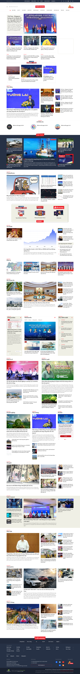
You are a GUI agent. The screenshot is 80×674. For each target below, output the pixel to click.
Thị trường (42, 10)
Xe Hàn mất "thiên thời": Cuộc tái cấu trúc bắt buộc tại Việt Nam (39, 590)
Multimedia (28, 317)
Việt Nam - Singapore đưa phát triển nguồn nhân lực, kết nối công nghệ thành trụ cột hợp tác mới (14, 49)
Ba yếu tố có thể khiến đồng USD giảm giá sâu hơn (20, 485)
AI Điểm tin (40, 122)
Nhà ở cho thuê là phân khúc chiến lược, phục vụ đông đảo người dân (14, 309)
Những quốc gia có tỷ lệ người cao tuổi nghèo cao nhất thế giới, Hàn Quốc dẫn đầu (68, 479)
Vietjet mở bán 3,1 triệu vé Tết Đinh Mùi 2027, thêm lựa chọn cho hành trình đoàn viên (68, 535)
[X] (63, 1)
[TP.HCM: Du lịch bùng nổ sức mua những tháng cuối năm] (23, 614)
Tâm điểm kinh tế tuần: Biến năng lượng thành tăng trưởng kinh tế (31, 352)
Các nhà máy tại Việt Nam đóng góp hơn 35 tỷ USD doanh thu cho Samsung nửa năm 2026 (14, 401)
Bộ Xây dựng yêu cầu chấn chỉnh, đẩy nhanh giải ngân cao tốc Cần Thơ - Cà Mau (14, 294)
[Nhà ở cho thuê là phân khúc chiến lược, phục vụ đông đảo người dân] (14, 302)
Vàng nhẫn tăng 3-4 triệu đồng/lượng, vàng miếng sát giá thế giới (66, 335)
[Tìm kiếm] (10, 6)
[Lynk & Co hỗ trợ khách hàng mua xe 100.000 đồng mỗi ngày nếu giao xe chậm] (9, 447)
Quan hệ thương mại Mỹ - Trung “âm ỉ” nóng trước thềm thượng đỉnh (48, 476)
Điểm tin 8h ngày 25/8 (66, 125)
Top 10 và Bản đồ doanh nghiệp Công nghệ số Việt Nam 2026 (65, 426)
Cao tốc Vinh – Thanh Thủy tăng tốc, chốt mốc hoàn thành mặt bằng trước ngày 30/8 (67, 305)
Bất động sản (56, 10)
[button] (20, 354)
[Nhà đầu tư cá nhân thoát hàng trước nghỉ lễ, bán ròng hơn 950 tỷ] (48, 179)
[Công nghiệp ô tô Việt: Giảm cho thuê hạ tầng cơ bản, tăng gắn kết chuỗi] (14, 573)
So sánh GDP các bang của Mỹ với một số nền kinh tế (66, 329)
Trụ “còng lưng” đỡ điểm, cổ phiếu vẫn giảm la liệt (48, 200)
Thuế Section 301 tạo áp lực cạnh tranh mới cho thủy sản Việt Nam (45, 450)
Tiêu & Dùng (10, 602)
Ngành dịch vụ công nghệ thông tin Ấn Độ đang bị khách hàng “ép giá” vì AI (17, 521)
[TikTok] (70, 1)
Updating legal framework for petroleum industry (13, 78)
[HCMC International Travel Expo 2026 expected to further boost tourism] (31, 71)
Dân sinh (67, 10)
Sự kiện (60, 412)
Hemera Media (22, 670)
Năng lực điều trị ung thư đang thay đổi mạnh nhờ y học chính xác (48, 631)
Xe (36, 641)
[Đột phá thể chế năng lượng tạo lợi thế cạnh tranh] (40, 331)
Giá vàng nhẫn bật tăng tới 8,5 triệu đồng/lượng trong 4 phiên (14, 239)
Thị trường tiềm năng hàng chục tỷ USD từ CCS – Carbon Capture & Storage (39, 160)
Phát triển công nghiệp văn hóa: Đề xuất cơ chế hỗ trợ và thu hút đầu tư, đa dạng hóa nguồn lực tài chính (68, 556)
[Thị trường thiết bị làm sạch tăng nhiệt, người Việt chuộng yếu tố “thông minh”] (48, 608)
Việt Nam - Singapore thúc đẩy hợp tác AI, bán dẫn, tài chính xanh (31, 49)
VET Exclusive (10, 75)
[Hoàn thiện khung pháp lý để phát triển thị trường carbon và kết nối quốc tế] (57, 370)
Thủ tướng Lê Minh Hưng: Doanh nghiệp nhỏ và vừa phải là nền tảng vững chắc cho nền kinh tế (22, 110)
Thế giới (62, 10)
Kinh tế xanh (35, 10)
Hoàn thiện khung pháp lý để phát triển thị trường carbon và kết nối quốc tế (57, 382)
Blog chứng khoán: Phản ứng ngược (16, 195)
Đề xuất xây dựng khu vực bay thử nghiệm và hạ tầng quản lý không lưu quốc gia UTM (14, 150)
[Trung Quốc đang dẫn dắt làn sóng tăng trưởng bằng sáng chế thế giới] (14, 503)
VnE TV (43, 641)
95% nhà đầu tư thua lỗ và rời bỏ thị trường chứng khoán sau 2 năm (68, 191)
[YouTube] (68, 1)
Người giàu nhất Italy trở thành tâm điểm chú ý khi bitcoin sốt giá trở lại (68, 485)
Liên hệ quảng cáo (41, 665)
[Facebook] (61, 1)
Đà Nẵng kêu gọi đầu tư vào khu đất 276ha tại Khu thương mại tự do (14, 273)
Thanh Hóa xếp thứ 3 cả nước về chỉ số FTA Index (31, 273)
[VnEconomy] (31, 63)
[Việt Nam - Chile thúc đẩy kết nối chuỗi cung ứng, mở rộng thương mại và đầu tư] (47, 109)
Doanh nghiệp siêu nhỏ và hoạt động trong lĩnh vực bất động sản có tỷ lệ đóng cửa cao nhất (21, 452)
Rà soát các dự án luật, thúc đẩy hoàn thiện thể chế (48, 273)
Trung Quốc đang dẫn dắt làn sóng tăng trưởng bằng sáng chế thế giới (14, 510)
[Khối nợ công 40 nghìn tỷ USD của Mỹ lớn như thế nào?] (60, 473)
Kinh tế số (29, 10)
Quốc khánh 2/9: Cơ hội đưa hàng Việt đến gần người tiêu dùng (67, 612)
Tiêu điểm (14, 10)
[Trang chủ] (10, 10)
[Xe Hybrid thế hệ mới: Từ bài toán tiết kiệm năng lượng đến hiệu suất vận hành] (9, 586)
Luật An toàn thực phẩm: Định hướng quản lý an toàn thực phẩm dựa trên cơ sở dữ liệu (48, 57)
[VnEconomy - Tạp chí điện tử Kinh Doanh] (40, 638)
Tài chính (24, 10)
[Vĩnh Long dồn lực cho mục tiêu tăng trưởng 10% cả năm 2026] (34, 457)
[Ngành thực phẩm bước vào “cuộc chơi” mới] (60, 606)
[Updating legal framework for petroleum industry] (13, 70)
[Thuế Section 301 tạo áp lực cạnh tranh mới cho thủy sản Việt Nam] (34, 451)
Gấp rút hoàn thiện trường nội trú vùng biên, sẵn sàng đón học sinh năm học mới (14, 166)
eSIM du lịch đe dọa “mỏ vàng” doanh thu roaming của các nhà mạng (17, 514)
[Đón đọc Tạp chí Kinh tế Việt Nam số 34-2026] (65, 158)
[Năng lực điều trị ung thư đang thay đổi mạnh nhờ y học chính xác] (48, 624)
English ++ (58, 641)
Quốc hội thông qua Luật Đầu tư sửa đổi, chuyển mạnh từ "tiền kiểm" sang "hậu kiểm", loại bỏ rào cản (67, 110)
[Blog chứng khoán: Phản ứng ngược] (23, 184)
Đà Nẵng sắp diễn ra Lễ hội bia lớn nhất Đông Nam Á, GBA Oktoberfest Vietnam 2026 (68, 618)
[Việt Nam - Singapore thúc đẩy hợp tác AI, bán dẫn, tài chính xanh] (31, 40)
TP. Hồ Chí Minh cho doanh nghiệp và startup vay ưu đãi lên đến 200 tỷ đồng (22, 382)
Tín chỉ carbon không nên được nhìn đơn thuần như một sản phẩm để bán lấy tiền (17, 430)
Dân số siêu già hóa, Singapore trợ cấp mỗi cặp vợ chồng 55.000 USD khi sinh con (48, 491)
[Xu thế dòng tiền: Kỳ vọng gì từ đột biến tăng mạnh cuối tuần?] (60, 197)
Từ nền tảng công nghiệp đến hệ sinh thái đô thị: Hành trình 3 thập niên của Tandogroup (47, 353)
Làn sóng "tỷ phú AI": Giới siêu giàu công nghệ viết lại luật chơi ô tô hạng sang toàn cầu (17, 593)
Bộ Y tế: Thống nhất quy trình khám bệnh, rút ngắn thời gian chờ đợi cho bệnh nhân (48, 561)
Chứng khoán (11, 173)
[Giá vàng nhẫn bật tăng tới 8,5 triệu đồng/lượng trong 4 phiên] (14, 233)
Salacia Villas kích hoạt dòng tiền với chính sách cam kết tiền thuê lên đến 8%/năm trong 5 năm (68, 284)
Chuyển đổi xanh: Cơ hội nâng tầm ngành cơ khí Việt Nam (20, 440)
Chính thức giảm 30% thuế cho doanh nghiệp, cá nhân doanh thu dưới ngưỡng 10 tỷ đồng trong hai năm (68, 231)
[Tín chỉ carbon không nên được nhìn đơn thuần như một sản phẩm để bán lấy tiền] (18, 421)
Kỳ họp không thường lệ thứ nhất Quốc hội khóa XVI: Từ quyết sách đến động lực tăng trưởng (47, 100)
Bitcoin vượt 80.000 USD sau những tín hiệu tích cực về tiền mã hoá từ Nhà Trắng (31, 57)
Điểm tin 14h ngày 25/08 (18, 125)
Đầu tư (18, 10)
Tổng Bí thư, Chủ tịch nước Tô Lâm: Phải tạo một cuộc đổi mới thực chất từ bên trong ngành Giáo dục (23, 555)
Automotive (10, 567)
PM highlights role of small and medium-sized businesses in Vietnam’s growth (48, 78)
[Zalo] (66, 1)
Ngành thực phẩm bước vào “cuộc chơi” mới (67, 605)
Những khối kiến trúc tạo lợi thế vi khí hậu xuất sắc (68, 624)
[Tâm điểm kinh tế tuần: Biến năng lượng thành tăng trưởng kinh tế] (32, 345)
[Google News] (72, 1)
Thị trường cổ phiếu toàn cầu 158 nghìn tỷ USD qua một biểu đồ (48, 49)
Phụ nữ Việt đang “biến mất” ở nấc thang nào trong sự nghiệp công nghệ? (39, 520)
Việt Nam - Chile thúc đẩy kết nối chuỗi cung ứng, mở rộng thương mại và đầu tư (47, 115)
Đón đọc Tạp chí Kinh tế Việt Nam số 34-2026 (64, 165)
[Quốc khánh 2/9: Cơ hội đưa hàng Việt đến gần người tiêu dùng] (60, 612)
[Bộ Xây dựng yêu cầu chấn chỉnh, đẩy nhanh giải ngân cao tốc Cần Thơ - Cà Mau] (14, 286)
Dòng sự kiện (11, 317)
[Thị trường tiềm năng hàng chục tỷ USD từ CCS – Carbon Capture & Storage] (40, 148)
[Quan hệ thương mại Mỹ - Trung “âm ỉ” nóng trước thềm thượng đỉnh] (48, 469)
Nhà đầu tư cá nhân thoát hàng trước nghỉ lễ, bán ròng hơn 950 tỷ (48, 186)
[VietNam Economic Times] (40, 207)
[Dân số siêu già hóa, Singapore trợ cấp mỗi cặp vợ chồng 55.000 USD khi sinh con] (48, 483)
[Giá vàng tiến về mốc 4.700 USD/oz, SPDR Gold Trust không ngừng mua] (40, 238)
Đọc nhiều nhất (63, 317)
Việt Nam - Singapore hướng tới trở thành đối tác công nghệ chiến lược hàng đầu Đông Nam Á (67, 91)
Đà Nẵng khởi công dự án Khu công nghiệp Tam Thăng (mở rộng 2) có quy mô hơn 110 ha (65, 273)
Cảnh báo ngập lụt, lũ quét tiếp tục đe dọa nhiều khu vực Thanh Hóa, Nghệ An (65, 150)
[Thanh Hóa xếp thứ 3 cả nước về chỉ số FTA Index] (31, 266)
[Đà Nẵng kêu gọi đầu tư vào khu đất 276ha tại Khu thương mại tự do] (14, 266)
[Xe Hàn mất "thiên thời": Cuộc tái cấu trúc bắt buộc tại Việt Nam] (40, 578)
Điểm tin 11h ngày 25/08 (42, 125)
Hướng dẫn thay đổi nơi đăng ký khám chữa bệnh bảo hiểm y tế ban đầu (48, 545)
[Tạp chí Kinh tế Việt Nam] (21, 207)
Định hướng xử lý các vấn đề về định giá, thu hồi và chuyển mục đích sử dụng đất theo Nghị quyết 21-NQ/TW (68, 291)
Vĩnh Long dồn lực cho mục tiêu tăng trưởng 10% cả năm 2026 (46, 456)
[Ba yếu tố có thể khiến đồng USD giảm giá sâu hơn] (23, 474)
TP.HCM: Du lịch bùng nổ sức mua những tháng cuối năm (22, 625)
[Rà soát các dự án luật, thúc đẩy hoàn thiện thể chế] (48, 266)
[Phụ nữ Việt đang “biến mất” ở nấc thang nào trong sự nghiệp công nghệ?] (40, 508)
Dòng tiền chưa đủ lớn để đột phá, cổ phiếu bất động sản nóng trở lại (67, 347)
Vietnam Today (45, 74)
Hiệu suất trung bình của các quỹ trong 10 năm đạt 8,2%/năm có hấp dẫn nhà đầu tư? (68, 177)
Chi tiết (65, 436)
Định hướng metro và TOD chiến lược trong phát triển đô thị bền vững (14, 331)
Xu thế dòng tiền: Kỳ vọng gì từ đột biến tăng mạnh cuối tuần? (68, 197)
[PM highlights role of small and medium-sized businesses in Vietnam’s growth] (49, 70)
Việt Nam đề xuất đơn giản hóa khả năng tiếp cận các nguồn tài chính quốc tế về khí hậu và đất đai (49, 406)
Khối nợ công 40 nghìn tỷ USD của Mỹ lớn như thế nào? (68, 473)
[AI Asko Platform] (58, 207)
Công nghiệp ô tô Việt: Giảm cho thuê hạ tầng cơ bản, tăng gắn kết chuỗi (14, 580)
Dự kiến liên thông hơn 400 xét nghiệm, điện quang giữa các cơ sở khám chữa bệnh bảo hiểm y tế (68, 542)
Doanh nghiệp (49, 10)
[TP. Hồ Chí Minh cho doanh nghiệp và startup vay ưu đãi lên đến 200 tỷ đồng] (22, 370)
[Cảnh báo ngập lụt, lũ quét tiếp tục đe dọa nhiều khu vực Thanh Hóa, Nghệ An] (65, 143)
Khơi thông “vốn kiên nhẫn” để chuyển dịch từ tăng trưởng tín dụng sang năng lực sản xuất (46, 444)
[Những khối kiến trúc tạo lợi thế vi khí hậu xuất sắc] (60, 625)
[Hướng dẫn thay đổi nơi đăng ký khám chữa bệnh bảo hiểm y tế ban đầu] (48, 537)
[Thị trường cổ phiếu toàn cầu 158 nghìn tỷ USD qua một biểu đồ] (48, 40)
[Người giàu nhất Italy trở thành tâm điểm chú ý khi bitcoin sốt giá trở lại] (60, 486)
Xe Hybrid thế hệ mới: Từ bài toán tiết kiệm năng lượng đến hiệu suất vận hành (17, 586)
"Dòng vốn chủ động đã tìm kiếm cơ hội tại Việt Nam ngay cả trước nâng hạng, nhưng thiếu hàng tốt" (68, 184)
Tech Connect (11, 497)
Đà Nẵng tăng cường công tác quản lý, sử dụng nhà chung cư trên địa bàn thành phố (68, 298)
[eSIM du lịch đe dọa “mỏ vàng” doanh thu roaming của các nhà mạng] (9, 515)
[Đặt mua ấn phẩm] (70, 6)
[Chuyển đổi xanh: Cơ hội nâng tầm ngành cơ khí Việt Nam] (9, 441)
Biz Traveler (22, 78)
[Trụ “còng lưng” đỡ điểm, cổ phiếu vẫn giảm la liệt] (48, 193)
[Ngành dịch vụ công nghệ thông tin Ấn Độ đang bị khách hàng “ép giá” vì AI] (9, 521)
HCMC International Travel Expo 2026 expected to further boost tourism (29, 81)
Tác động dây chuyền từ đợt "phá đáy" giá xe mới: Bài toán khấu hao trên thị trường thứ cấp (65, 580)
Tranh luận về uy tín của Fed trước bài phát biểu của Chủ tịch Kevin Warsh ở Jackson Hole (14, 57)
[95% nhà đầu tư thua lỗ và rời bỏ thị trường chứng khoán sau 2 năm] (60, 191)
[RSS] (63, 665)
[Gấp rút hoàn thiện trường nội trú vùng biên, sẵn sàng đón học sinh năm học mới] (14, 158)
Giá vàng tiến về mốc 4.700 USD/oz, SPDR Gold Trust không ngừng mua (39, 250)
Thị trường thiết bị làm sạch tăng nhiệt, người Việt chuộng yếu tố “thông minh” (48, 616)
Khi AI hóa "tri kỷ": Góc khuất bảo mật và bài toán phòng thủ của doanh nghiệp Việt (65, 510)
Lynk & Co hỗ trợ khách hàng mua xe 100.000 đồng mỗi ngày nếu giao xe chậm (21, 446)
